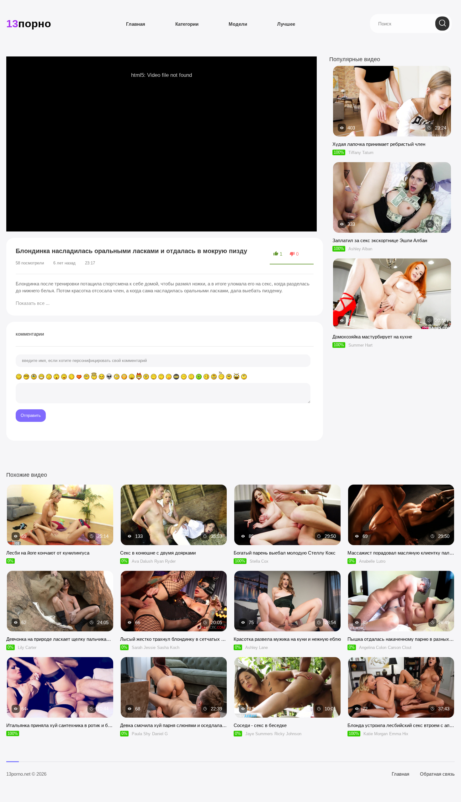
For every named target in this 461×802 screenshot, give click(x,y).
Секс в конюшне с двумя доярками (158, 552)
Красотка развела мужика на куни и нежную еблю (287, 639)
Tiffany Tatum (361, 152)
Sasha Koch (168, 647)
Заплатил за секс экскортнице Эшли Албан (379, 240)
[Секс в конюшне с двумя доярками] (174, 515)
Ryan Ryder (165, 561)
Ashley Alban (360, 249)
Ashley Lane (256, 647)
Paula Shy (141, 733)
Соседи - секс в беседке (260, 725)
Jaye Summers (259, 733)
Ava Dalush (142, 561)
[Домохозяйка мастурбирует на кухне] (392, 326)
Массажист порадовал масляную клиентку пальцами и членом (401, 552)
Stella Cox (259, 561)
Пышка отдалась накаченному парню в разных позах (401, 639)
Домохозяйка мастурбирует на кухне (372, 336)
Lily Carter (27, 647)
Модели (238, 24)
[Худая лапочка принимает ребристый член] (392, 133)
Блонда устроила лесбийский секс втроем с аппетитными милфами (401, 725)
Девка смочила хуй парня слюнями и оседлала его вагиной (174, 725)
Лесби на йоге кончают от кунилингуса (47, 552)
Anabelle (367, 561)
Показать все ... (33, 303)
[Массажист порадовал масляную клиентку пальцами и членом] (401, 515)
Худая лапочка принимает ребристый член (378, 144)
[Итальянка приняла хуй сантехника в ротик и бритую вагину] (60, 687)
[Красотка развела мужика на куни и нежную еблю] (287, 601)
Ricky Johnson (287, 733)
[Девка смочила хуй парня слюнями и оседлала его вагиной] (174, 687)
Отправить (31, 415)
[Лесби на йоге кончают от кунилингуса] (60, 515)
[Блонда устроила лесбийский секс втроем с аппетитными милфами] (401, 687)
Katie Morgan (375, 733)
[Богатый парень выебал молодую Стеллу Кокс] (287, 515)
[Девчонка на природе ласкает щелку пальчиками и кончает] (60, 601)
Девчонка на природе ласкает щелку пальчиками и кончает (60, 639)
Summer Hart (360, 345)
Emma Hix (398, 733)
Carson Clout (399, 647)
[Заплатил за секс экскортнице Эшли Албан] (392, 229)
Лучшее (286, 24)
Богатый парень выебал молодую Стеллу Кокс (285, 552)
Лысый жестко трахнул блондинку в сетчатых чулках (174, 639)
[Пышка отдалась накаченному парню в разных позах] (401, 601)
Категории (187, 24)
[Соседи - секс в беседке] (287, 687)
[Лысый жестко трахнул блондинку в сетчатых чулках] (174, 601)
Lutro (380, 561)
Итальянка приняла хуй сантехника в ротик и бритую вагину (60, 725)
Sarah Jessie (144, 647)
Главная (135, 24)
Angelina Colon (372, 647)
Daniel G (160, 733)
